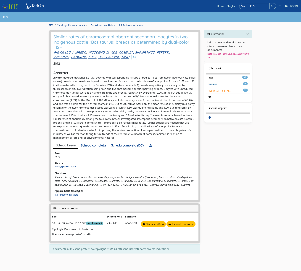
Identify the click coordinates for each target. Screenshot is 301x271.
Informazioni (217, 33)
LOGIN (294, 6)
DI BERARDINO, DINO (113, 57)
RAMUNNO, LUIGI (83, 57)
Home (220, 6)
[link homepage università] (36, 6)
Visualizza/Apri (154, 224)
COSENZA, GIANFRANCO (137, 52)
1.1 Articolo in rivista (131, 25)
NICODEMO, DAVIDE (102, 52)
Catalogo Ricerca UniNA (71, 25)
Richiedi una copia (182, 224)
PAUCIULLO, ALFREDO (70, 52)
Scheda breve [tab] (66, 145)
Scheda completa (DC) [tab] (127, 145)
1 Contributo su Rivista (101, 25)
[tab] (150, 145)
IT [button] (279, 6)
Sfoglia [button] (231, 6)
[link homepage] (11, 6)
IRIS (51, 25)
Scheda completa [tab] (93, 145)
